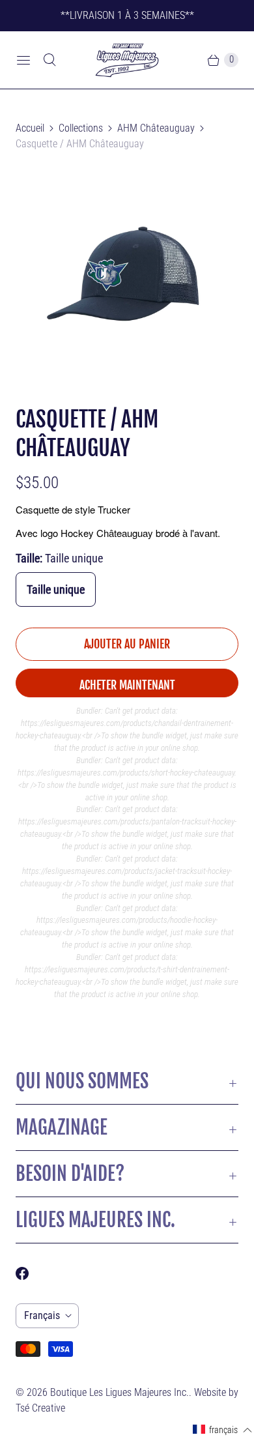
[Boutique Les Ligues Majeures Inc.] (127, 60)
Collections (81, 128)
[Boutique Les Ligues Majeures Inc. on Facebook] (30, 1273)
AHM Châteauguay (156, 128)
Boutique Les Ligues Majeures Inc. (119, 1392)
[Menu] (23, 60)
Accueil (30, 128)
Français (42, 1315)
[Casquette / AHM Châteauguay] (127, 278)
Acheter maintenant (127, 685)
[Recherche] (49, 60)
